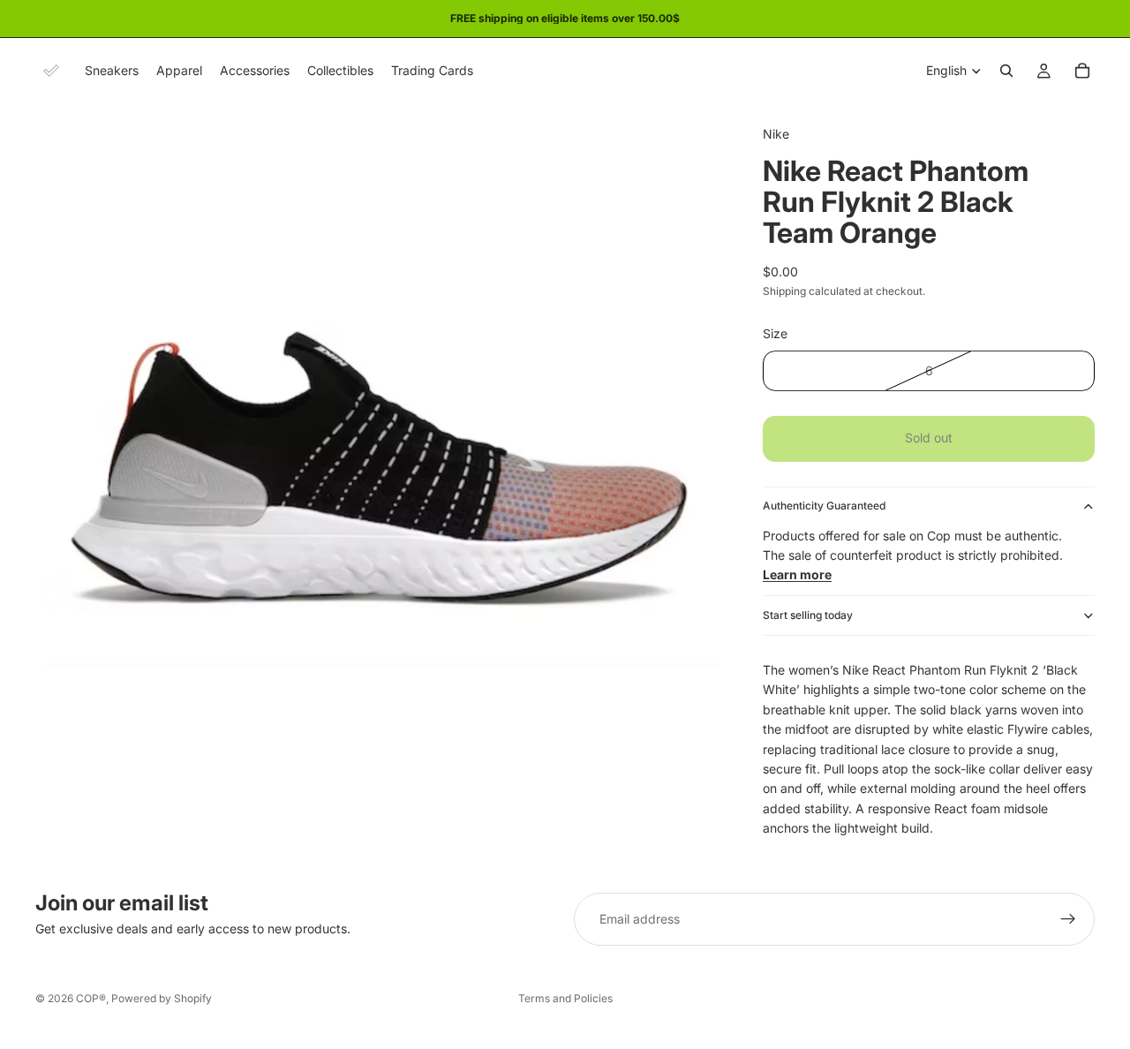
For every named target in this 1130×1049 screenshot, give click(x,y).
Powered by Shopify (161, 998)
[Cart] (1082, 70)
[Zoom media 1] (377, 446)
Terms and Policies (565, 998)
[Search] (1006, 70)
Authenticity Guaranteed (824, 505)
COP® (91, 998)
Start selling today (808, 615)
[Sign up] (1068, 919)
